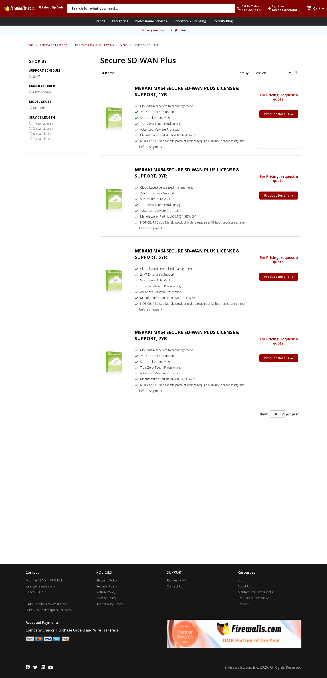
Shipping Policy (107, 580)
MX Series (40, 108)
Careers (243, 604)
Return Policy (105, 592)
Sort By (243, 73)
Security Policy (106, 586)
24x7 (36, 76)
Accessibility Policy (109, 604)
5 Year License (43, 133)
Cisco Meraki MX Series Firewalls (93, 45)
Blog (241, 580)
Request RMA (176, 580)
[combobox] (151, 9)
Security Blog (223, 21)
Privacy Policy (106, 598)
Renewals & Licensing (53, 45)
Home (29, 45)
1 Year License (43, 123)
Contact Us (175, 586)
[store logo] (19, 8)
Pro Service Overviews (254, 598)
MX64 (123, 45)
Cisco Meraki (42, 92)
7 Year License (43, 139)
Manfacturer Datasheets (255, 592)
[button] (252, 8)
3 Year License (43, 128)
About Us (244, 586)
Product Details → (278, 114)
